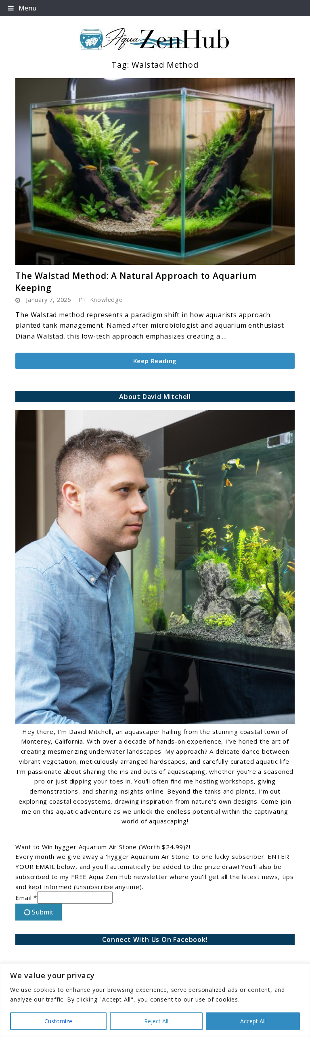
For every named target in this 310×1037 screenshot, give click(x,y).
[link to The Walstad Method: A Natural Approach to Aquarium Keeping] (154, 171)
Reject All (156, 1021)
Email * (26, 898)
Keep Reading (155, 361)
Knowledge (106, 299)
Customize (58, 1021)
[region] (155, 1000)
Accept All (253, 1021)
